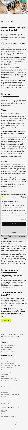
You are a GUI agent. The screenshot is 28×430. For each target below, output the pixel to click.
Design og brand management (8, 345)
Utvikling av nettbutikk (6, 367)
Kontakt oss (6, 320)
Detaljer (22, 219)
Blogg (2, 401)
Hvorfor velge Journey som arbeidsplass (10, 394)
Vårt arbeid (4, 396)
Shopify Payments (7, 243)
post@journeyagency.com (7, 416)
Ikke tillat (14, 232)
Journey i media (5, 403)
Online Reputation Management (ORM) (10, 365)
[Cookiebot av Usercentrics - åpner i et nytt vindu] (20, 197)
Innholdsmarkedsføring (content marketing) (11, 369)
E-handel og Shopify (6, 349)
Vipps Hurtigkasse (13, 118)
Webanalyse (4, 376)
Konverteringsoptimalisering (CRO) (9, 361)
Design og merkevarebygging (8, 363)
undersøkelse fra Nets (12, 80)
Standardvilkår (19, 422)
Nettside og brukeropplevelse (8, 351)
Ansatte (3, 398)
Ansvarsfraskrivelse (14, 425)
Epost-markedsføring (6, 358)
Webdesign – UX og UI (6, 372)
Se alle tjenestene (5, 383)
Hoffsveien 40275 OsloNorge (4, 411)
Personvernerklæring (10, 422)
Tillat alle (14, 223)
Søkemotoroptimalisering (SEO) (9, 378)
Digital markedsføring (6, 347)
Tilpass (13, 228)
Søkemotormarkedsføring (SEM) (9, 380)
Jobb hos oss (4, 392)
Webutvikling (4, 374)
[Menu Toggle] (26, 2)
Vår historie (4, 390)
